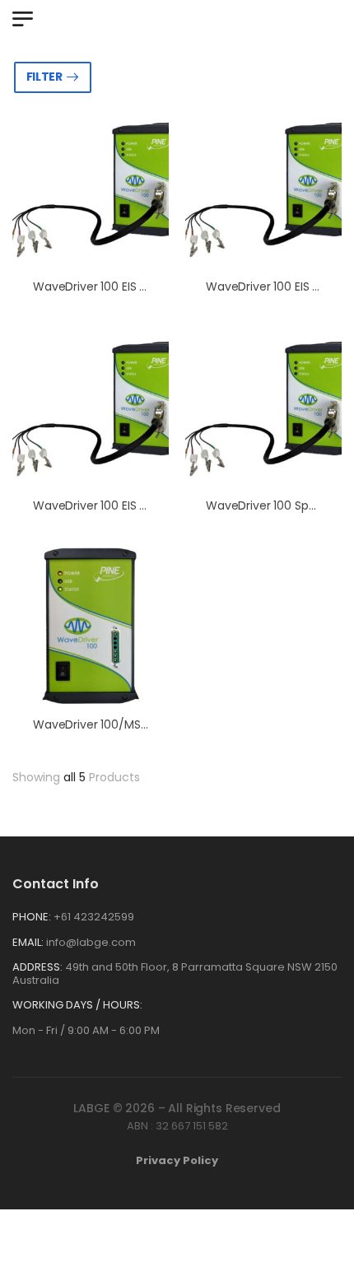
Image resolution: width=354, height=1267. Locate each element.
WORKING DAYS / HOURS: (77, 1005)
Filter (44, 76)
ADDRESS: (37, 967)
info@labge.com (91, 942)
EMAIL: (28, 942)
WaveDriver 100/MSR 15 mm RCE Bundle (141, 724)
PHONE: (31, 917)
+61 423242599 (94, 917)
